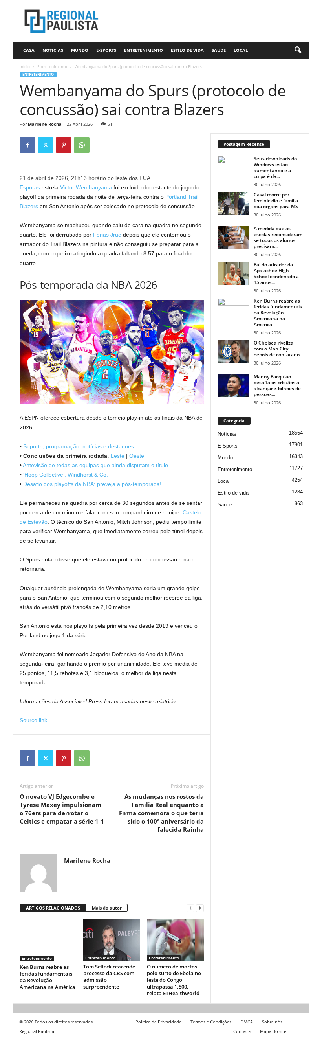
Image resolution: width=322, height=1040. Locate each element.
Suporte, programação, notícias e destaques (78, 446)
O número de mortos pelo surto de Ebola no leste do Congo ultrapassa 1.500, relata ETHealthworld (174, 980)
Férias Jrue (107, 234)
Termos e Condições (210, 1022)
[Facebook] (27, 145)
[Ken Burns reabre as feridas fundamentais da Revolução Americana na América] (48, 940)
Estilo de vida (187, 50)
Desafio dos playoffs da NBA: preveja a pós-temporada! (92, 484)
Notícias (52, 50)
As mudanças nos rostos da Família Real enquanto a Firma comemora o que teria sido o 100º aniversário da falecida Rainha (161, 812)
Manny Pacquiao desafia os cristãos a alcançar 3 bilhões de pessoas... (277, 385)
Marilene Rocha (45, 124)
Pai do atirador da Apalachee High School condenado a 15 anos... (276, 273)
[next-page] (200, 908)
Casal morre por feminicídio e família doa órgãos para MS (276, 200)
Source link (33, 720)
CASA (29, 50)
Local (241, 50)
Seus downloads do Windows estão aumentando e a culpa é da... (275, 167)
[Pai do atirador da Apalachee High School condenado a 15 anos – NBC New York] (233, 273)
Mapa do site (273, 1031)
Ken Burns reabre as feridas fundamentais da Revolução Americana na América (47, 976)
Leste (118, 456)
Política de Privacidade (158, 1022)
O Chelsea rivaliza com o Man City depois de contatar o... (278, 348)
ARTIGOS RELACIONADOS (53, 908)
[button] (297, 50)
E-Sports (106, 50)
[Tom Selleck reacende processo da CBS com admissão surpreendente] (111, 940)
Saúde (219, 50)
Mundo (79, 50)
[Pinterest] (63, 145)
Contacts (242, 1031)
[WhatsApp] (82, 145)
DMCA (246, 1022)
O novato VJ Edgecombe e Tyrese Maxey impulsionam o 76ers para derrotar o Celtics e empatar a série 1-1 (62, 808)
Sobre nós (272, 1022)
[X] (45, 145)
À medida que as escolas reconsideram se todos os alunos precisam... (278, 237)
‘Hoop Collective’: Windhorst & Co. (65, 474)
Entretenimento (143, 50)
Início (25, 66)
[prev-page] (190, 908)
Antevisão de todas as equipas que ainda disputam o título (95, 465)
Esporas (30, 187)
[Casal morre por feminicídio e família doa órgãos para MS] (233, 203)
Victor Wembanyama (86, 187)
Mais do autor (107, 908)
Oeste (136, 456)
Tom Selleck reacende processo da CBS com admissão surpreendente (109, 976)
